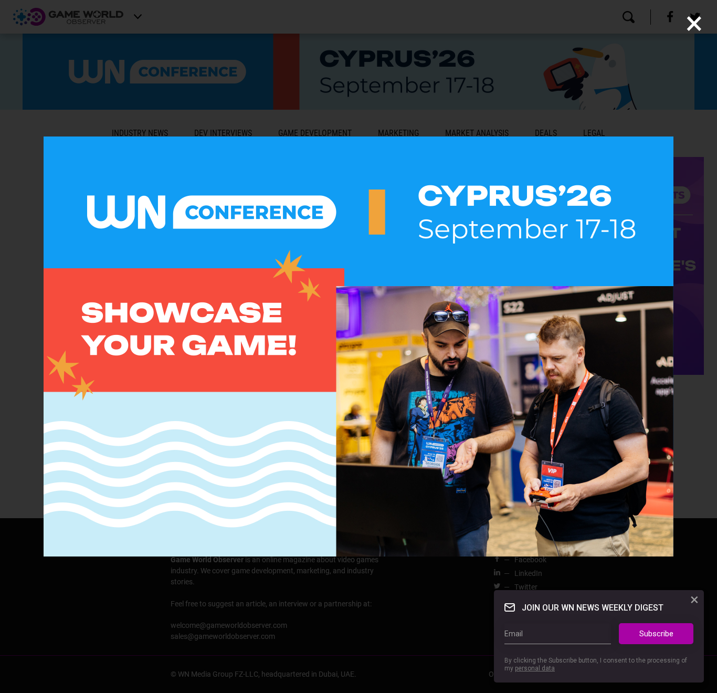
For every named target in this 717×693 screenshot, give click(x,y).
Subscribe (656, 633)
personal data (535, 668)
